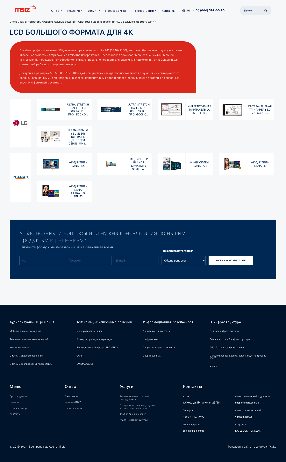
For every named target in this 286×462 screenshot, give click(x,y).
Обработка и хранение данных (227, 347)
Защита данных (152, 355)
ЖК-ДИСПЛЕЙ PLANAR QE (199, 164)
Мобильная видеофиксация (25, 331)
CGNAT (80, 355)
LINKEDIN (255, 430)
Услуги (92, 10)
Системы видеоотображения (96, 21)
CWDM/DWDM (84, 363)
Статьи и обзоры (19, 408)
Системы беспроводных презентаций (31, 363)
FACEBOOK (241, 430)
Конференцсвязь (19, 347)
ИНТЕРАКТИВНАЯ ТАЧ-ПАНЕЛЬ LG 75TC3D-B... (260, 109)
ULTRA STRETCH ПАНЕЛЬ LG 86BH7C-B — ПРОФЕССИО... (78, 109)
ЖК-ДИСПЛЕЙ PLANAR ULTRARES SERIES (78, 191)
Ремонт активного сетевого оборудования (135, 398)
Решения (73, 10)
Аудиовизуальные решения (59, 21)
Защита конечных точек (156, 331)
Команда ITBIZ (73, 402)
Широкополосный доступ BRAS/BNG (97, 347)
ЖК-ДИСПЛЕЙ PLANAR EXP (78, 164)
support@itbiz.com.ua (247, 402)
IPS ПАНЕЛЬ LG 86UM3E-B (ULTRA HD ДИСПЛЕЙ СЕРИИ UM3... (78, 137)
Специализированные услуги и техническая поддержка (137, 407)
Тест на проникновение (133, 413)
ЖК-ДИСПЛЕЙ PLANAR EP (260, 164)
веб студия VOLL (265, 446)
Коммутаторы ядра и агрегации (94, 339)
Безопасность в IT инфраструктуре (230, 339)
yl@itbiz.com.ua (244, 416)
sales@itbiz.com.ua (193, 430)
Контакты (168, 10)
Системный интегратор (25, 21)
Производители (116, 10)
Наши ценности (73, 408)
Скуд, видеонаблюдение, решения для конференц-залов (238, 356)
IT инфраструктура (225, 322)
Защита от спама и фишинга (159, 347)
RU (188, 10)
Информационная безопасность (169, 322)
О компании (71, 396)
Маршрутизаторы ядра (89, 331)
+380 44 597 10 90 (193, 416)
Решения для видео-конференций (29, 339)
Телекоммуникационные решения (104, 322)
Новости (14, 402)
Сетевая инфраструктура (224, 331)
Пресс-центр (144, 10)
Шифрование (150, 339)
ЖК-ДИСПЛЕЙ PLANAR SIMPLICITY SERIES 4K (138, 164)
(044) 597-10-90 (212, 10)
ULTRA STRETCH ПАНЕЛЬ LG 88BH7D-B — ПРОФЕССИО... (139, 109)
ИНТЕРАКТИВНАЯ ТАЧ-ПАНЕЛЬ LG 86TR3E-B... (199, 109)
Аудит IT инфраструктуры (133, 419)
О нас (55, 10)
